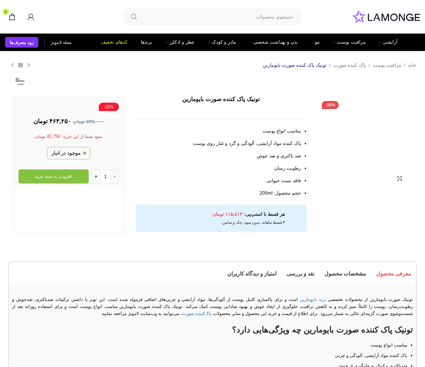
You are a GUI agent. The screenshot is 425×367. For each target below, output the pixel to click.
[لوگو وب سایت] (386, 16)
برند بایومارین (313, 299)
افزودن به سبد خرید (53, 176)
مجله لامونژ (61, 42)
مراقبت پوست (387, 65)
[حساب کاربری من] (31, 16)
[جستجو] (134, 16)
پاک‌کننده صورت (197, 313)
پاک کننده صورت (349, 65)
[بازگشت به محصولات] (20, 65)
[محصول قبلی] (29, 65)
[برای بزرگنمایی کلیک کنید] (399, 178)
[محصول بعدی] (12, 65)
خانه (412, 65)
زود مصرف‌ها (22, 42)
